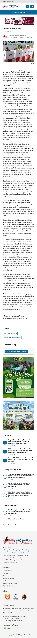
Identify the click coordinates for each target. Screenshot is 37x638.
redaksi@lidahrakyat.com (18, 616)
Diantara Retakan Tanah (16, 519)
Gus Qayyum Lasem (10, 333)
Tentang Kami (7, 570)
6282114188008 (14, 618)
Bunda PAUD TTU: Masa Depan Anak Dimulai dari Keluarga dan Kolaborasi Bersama (20, 459)
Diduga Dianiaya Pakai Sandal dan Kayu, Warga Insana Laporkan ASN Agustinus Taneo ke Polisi (20, 450)
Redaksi (5, 573)
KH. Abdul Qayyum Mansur (12, 337)
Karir (4, 576)
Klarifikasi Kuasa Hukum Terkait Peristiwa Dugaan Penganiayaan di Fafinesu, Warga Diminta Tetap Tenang (20, 494)
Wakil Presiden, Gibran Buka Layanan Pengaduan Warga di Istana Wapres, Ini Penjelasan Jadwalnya (21, 475)
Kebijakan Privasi (8, 578)
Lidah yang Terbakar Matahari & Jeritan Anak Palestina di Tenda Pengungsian (19, 484)
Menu (19, 12)
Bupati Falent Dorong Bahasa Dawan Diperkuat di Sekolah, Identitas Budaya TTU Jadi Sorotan (20, 441)
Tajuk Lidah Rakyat (9, 586)
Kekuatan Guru (13, 525)
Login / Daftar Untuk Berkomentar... (16, 351)
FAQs (4, 581)
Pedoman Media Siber (10, 583)
